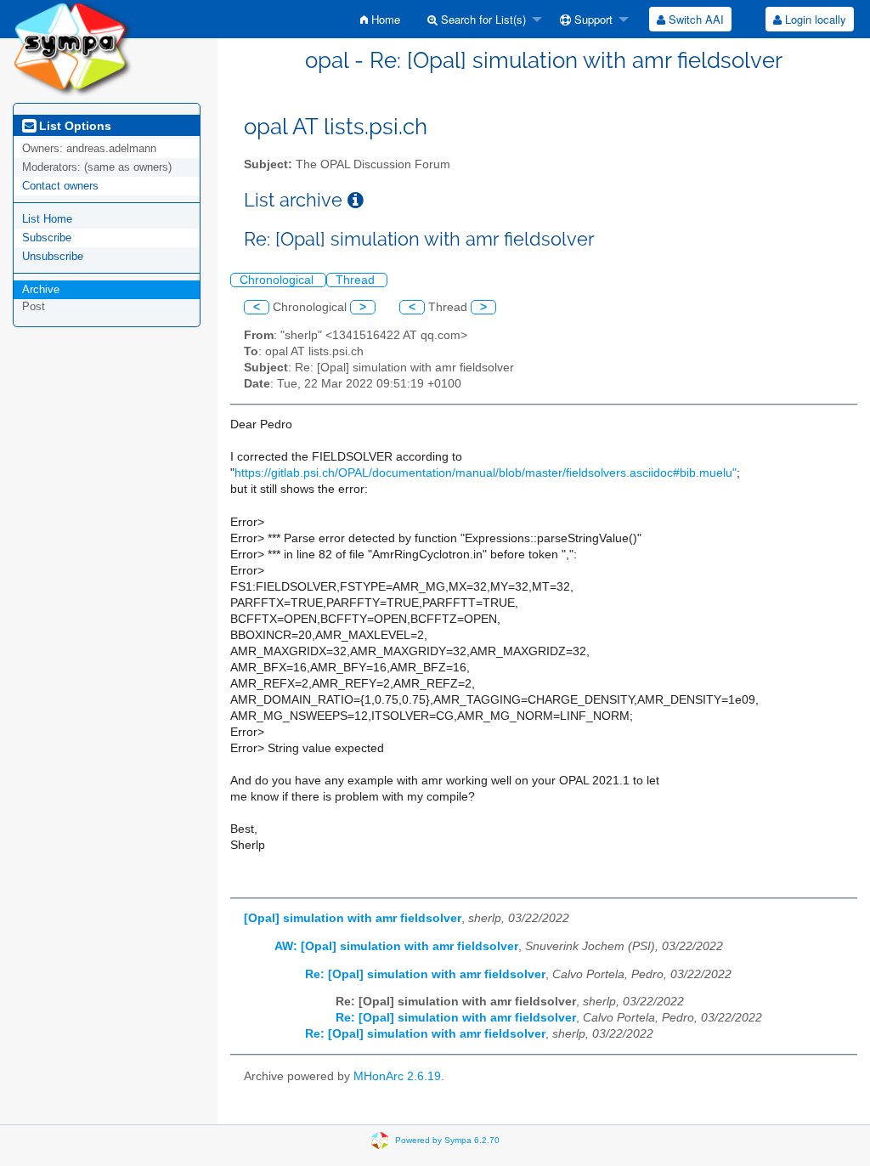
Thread (357, 280)
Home (384, 19)
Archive (40, 289)
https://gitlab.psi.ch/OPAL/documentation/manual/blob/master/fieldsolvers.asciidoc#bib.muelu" (485, 473)
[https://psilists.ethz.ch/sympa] (73, 47)
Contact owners (60, 185)
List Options (73, 126)
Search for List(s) (482, 19)
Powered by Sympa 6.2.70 (447, 1140)
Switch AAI (694, 19)
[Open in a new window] (355, 200)
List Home (47, 218)
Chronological (278, 280)
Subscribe (46, 237)
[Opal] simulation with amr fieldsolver (352, 918)
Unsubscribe (52, 256)
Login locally (814, 19)
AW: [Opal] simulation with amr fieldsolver (396, 946)
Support (592, 19)
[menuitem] (380, 19)
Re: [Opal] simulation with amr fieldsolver (425, 974)
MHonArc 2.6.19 (397, 1076)
